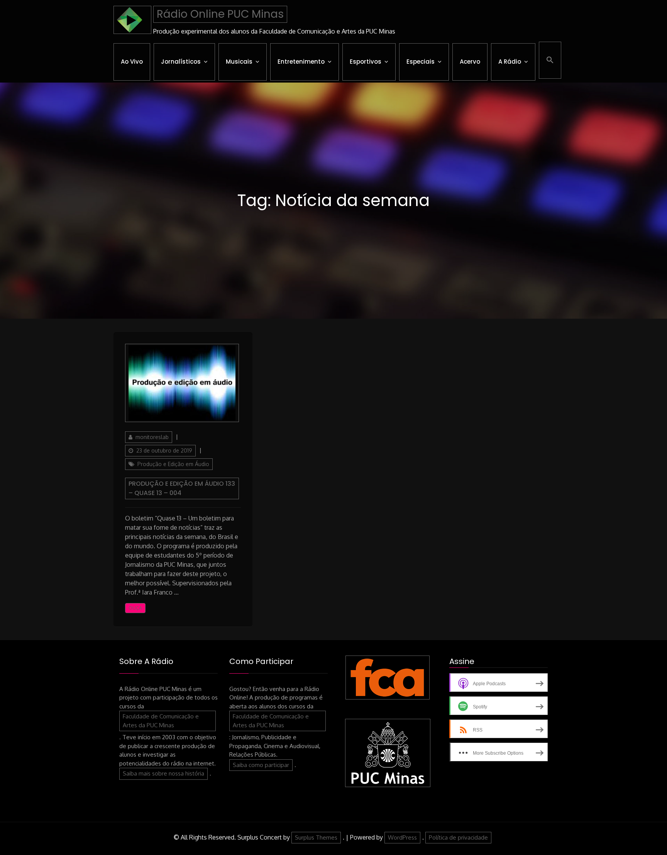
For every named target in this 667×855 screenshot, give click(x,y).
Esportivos (365, 61)
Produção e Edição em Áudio (173, 464)
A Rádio (509, 61)
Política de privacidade (458, 837)
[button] (550, 60)
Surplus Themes (316, 837)
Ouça (135, 608)
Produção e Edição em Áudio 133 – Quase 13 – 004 (182, 488)
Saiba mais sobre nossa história (163, 773)
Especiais (420, 61)
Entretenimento (301, 61)
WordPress (402, 837)
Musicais (239, 61)
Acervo (470, 61)
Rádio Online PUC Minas (220, 14)
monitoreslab (152, 437)
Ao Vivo (132, 61)
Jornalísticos (181, 61)
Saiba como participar (261, 765)
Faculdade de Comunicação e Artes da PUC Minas (161, 721)
